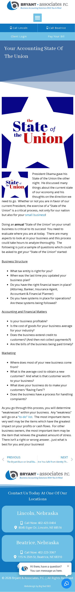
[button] (37, 18)
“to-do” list (25, 417)
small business (35, 215)
